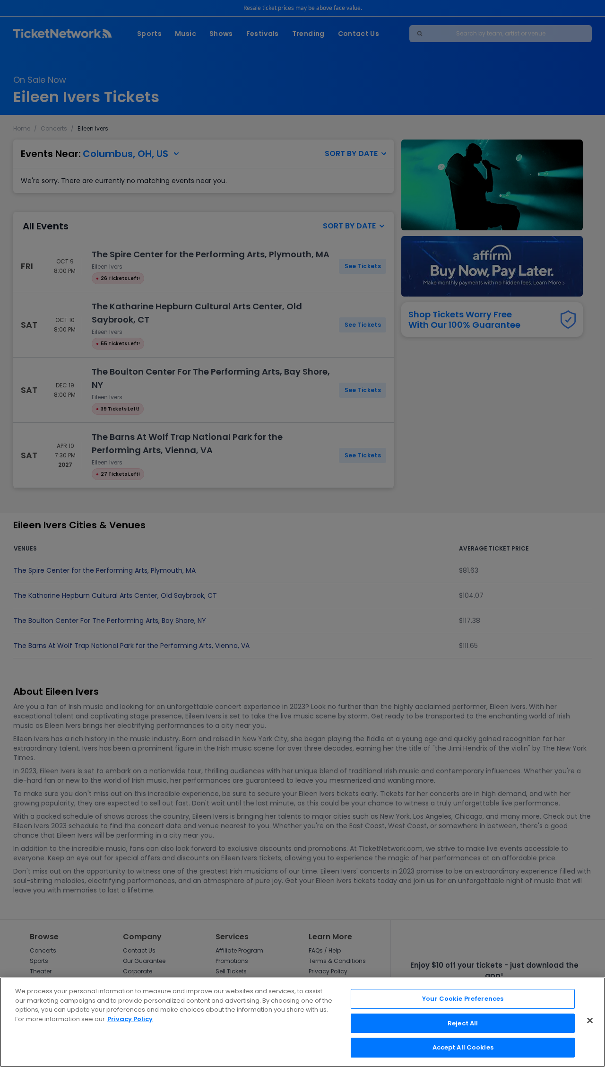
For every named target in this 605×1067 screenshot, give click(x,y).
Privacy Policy (130, 1019)
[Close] (589, 1020)
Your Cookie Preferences (462, 998)
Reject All (463, 1023)
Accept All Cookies (462, 1047)
